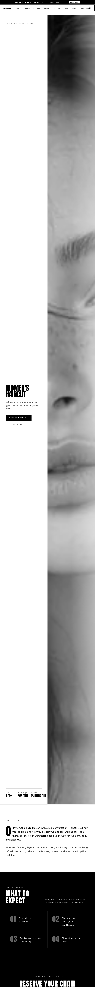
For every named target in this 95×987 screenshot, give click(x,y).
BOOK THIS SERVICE (18, 418)
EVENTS (36, 8)
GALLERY (26, 8)
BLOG (66, 8)
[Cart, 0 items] (90, 8)
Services (10, 23)
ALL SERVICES (15, 425)
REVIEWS (56, 8)
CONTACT (85, 8)
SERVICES (7, 8)
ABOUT (75, 8)
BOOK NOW (74, 2)
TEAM (17, 8)
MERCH (46, 8)
